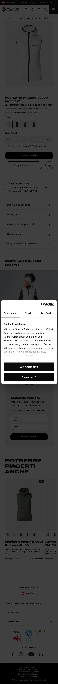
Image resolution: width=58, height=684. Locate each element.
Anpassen (27, 377)
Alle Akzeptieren (29, 366)
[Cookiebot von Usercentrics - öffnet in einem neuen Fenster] (41, 304)
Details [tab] (28, 313)
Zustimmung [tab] (10, 313)
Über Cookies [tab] (47, 313)
